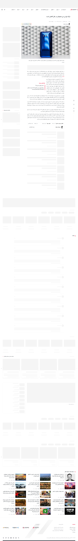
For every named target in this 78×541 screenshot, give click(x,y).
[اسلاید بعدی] (1, 119)
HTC (63, 76)
